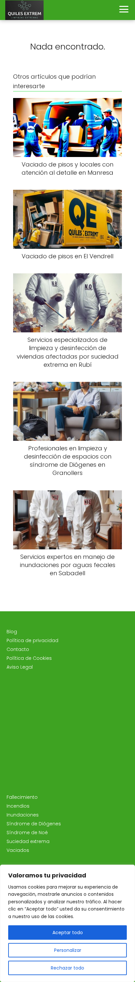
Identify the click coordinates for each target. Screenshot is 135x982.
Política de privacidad (32, 640)
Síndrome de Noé (27, 832)
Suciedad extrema (28, 841)
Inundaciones (23, 815)
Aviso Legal (20, 667)
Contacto (18, 649)
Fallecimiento (22, 797)
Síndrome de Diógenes (34, 823)
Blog (12, 631)
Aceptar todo (67, 932)
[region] (67, 923)
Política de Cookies (29, 658)
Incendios (18, 806)
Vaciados (18, 850)
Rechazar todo (67, 968)
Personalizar (67, 950)
